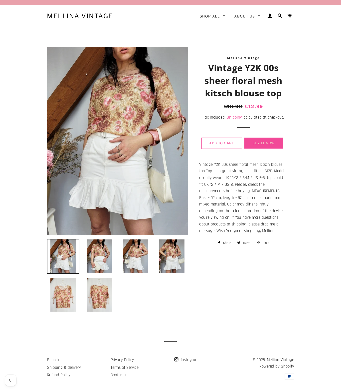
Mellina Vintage (80, 16)
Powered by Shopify (276, 366)
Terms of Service (125, 367)
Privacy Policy (122, 360)
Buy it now (263, 143)
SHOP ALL (210, 16)
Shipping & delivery (64, 367)
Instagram (188, 360)
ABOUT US (245, 16)
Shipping (234, 117)
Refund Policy (58, 375)
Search (53, 360)
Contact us (120, 375)
